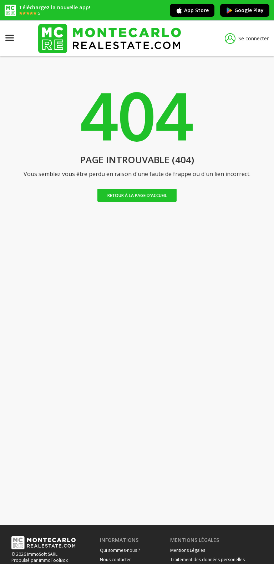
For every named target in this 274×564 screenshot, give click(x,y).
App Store (196, 10)
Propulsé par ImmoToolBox (39, 560)
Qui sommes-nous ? (120, 550)
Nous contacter (115, 560)
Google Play (249, 10)
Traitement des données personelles (207, 560)
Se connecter (253, 38)
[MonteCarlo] (109, 38)
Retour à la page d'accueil (137, 195)
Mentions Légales (187, 550)
